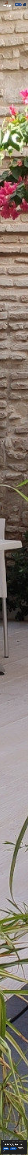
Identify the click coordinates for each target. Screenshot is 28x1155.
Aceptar (6, 1148)
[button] (24, 4)
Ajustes (20, 1148)
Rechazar (13, 1148)
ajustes (20, 1145)
